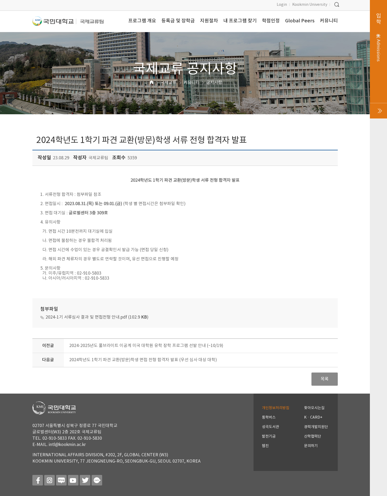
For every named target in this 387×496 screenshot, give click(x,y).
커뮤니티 (191, 82)
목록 (325, 379)
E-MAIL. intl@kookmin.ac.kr (59, 444)
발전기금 (269, 436)
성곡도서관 (270, 427)
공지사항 (214, 82)
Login (282, 5)
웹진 (265, 446)
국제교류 (168, 82)
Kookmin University (309, 5)
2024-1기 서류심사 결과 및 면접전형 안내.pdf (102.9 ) (97, 317)
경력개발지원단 (316, 427)
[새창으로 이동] (54, 23)
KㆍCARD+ (313, 417)
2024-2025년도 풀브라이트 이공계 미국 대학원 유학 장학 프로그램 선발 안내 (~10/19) (146, 345)
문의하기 (311, 446)
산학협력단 (312, 436)
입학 (378, 37)
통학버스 (269, 417)
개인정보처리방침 (275, 408)
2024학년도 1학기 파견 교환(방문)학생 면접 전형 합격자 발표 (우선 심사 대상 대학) (143, 360)
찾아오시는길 (314, 408)
